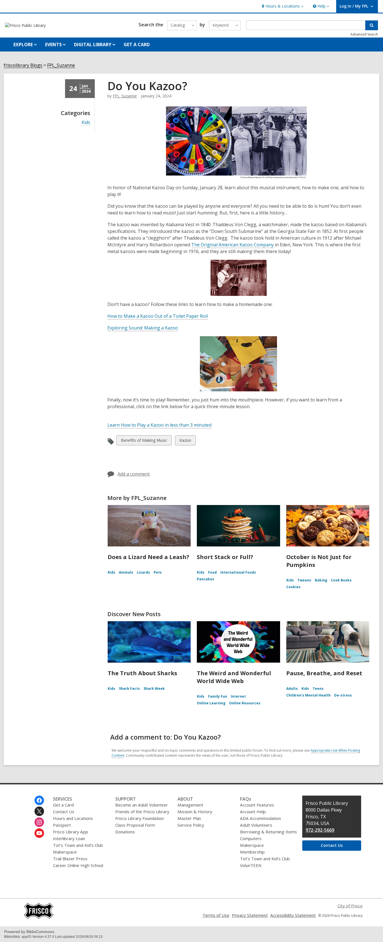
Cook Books (341, 580)
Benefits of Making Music (144, 441)
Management (190, 805)
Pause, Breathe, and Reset (324, 673)
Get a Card (63, 805)
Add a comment (133, 474)
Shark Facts (129, 688)
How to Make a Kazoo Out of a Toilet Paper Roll (157, 316)
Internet (238, 696)
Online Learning (211, 703)
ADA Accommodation (260, 818)
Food (212, 572)
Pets (158, 572)
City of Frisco (350, 905)
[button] (282, 6)
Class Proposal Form (135, 825)
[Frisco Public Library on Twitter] (39, 811)
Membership (252, 852)
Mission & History (194, 811)
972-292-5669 (320, 830)
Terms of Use (215, 915)
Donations (125, 832)
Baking (321, 580)
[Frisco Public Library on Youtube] (39, 833)
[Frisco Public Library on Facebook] (39, 800)
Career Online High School (78, 865)
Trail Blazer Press (70, 858)
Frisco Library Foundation (139, 818)
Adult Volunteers (256, 825)
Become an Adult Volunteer (141, 805)
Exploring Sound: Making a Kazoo (142, 328)
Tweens (304, 580)
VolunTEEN (250, 865)
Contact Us (63, 811)
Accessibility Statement (293, 915)
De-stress (343, 695)
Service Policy (190, 825)
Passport (62, 825)
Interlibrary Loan (69, 838)
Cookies (293, 587)
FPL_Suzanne (61, 65)
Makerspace (65, 852)
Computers (251, 838)
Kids (86, 122)
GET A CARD (137, 44)
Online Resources (244, 703)
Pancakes (205, 579)
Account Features (257, 805)
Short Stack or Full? (225, 557)
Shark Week (154, 688)
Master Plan (189, 818)
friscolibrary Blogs (23, 65)
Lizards (143, 572)
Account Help (253, 811)
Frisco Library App (70, 832)
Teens (318, 688)
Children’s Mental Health (308, 695)
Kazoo (185, 441)
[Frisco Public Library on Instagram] (39, 822)
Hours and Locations (73, 818)
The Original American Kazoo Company (232, 245)
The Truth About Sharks (142, 673)
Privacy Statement (250, 915)
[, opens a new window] (38, 917)
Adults (292, 688)
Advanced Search (364, 34)
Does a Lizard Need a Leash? (148, 557)
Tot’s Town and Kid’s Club (78, 845)
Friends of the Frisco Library (142, 811)
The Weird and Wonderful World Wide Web (234, 677)
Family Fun (217, 696)
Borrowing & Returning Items (268, 832)
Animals (126, 572)
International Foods (238, 572)
